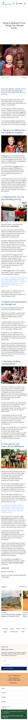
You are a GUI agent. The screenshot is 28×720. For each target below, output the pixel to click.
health (22, 112)
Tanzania (15, 166)
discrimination (15, 226)
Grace (17, 484)
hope (16, 559)
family (9, 270)
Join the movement (8, 668)
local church (22, 161)
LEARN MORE (5, 568)
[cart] (17, 3)
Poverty (3, 427)
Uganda (5, 156)
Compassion (15, 350)
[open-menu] (25, 3)
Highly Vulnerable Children (16, 562)
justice (13, 180)
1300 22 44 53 (7, 706)
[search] (13, 3)
